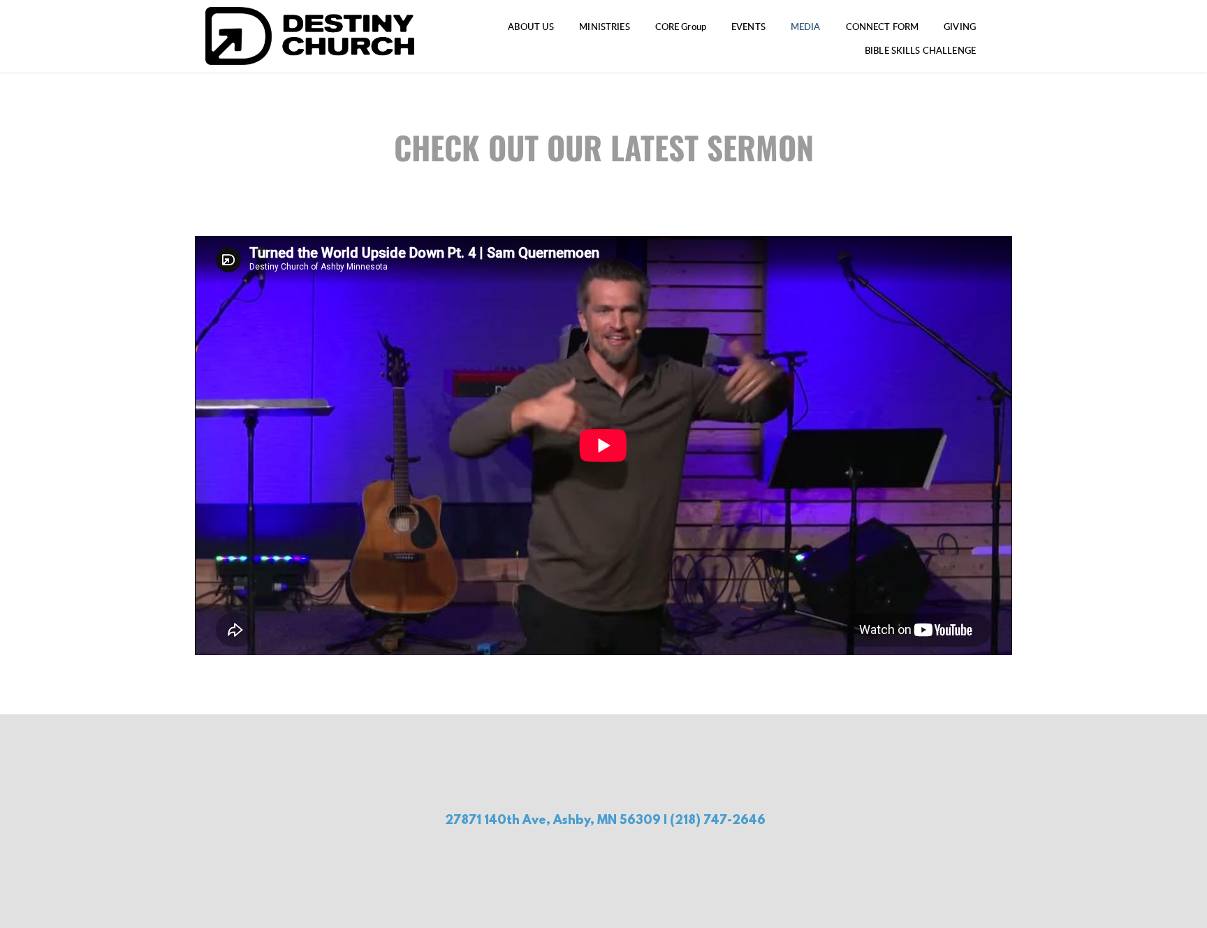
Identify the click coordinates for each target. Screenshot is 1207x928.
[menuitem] (530, 27)
